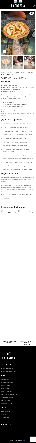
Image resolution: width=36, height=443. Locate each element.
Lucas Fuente (5, 379)
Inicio (2, 72)
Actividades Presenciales (20, 72)
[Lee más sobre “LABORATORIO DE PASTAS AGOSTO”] (32, 212)
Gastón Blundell (6, 391)
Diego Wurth (5, 385)
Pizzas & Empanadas (7, 74)
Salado (30, 72)
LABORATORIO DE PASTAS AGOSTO (27, 341)
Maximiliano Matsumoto (9, 394)
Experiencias (5, 431)
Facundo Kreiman (6, 403)
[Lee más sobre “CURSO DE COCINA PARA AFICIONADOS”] (15, 212)
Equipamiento (5, 411)
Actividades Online (7, 368)
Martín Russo (5, 400)
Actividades (9, 72)
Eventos (4, 428)
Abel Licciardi (5, 388)
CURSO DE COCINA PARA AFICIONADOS (9, 341)
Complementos (6, 417)
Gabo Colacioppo (7, 397)
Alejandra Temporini (7, 382)
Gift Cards (4, 420)
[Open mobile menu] (2, 6)
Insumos (4, 414)
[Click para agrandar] (4, 51)
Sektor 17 (25, 440)
